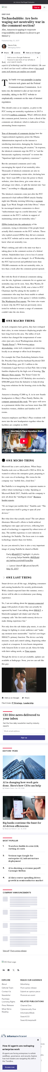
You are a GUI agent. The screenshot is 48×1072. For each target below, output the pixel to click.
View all (6, 951)
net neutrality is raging (31, 79)
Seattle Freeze (9, 344)
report (27, 188)
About (4, 984)
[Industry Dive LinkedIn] (3, 970)
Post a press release (18, 951)
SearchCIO (25, 1016)
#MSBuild (34, 557)
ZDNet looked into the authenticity (16, 224)
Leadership (28, 703)
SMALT (37, 610)
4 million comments (17, 114)
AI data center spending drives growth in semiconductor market (25, 879)
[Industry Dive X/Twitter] (13, 970)
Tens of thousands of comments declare (18, 133)
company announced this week (14, 401)
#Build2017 (17, 554)
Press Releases (8, 1005)
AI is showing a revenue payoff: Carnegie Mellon (24, 869)
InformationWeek (27, 1013)
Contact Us (6, 991)
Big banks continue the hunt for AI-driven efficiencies (22, 824)
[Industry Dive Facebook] (8, 970)
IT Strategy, (17, 703)
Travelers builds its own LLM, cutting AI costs (23, 847)
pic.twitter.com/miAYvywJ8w (19, 560)
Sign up (36, 7)
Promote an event (27, 995)
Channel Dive (25, 1005)
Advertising (24, 984)
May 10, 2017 (12, 568)
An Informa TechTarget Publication (24, 2)
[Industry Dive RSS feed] (18, 970)
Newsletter (6, 995)
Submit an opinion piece (30, 991)
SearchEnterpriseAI (28, 1020)
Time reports (30, 651)
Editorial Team (7, 988)
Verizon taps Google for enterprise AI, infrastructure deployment (23, 858)
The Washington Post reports (14, 301)
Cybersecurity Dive (28, 1009)
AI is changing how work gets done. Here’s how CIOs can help (22, 784)
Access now (9, 1067)
